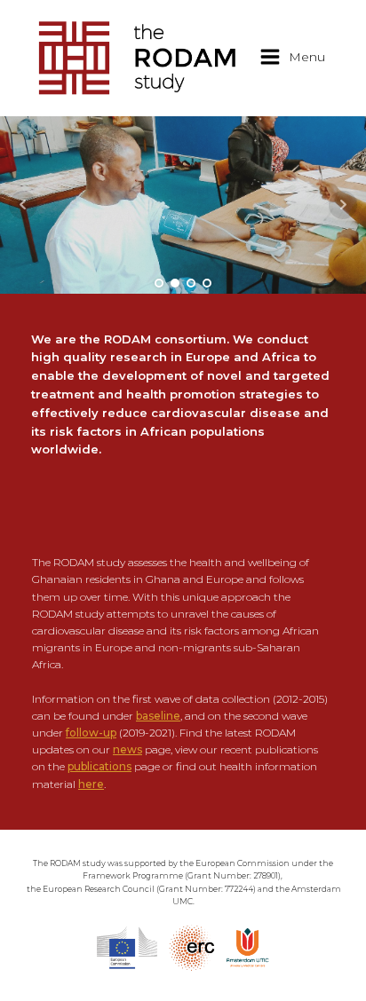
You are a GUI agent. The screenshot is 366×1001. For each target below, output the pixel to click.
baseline (158, 715)
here (91, 784)
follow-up (91, 732)
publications (99, 766)
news (127, 749)
